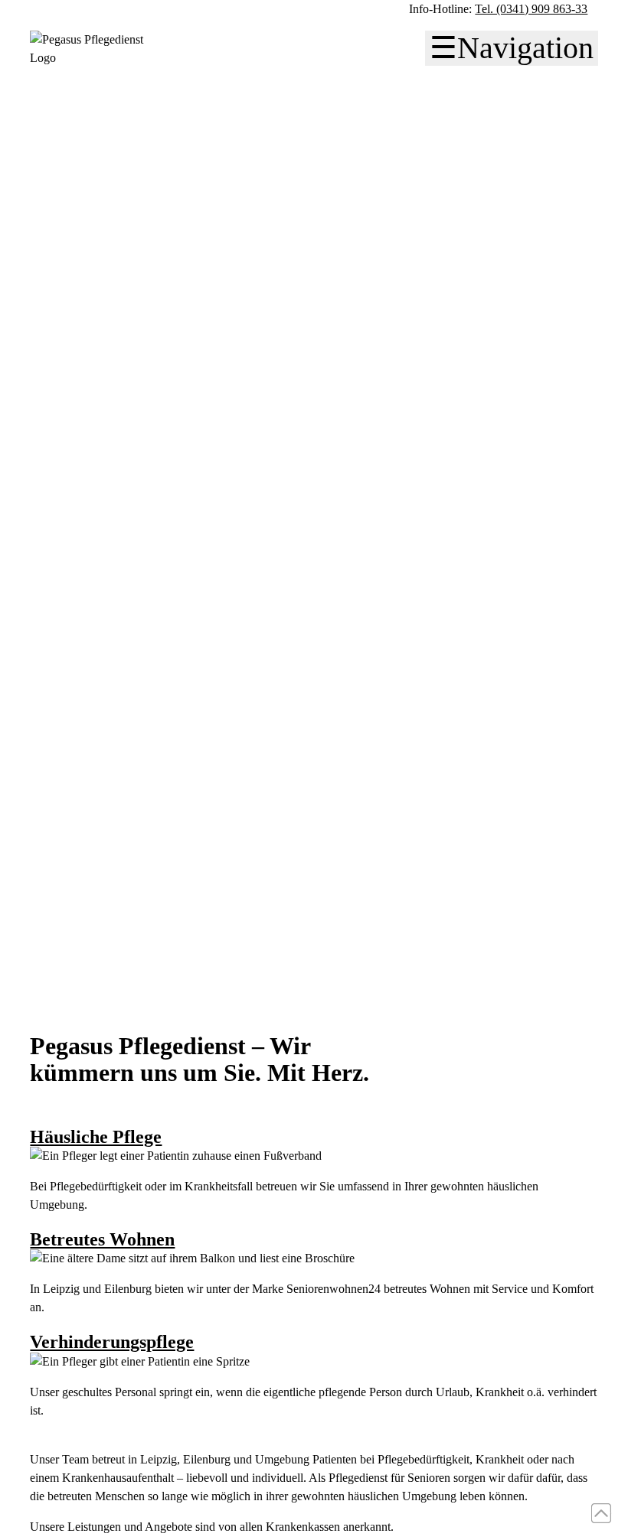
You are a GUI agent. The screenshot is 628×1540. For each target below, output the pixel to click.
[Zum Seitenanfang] (601, 1513)
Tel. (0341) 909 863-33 (531, 8)
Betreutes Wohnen (102, 1239)
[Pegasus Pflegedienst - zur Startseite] (92, 57)
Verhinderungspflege (112, 1342)
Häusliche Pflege (96, 1137)
